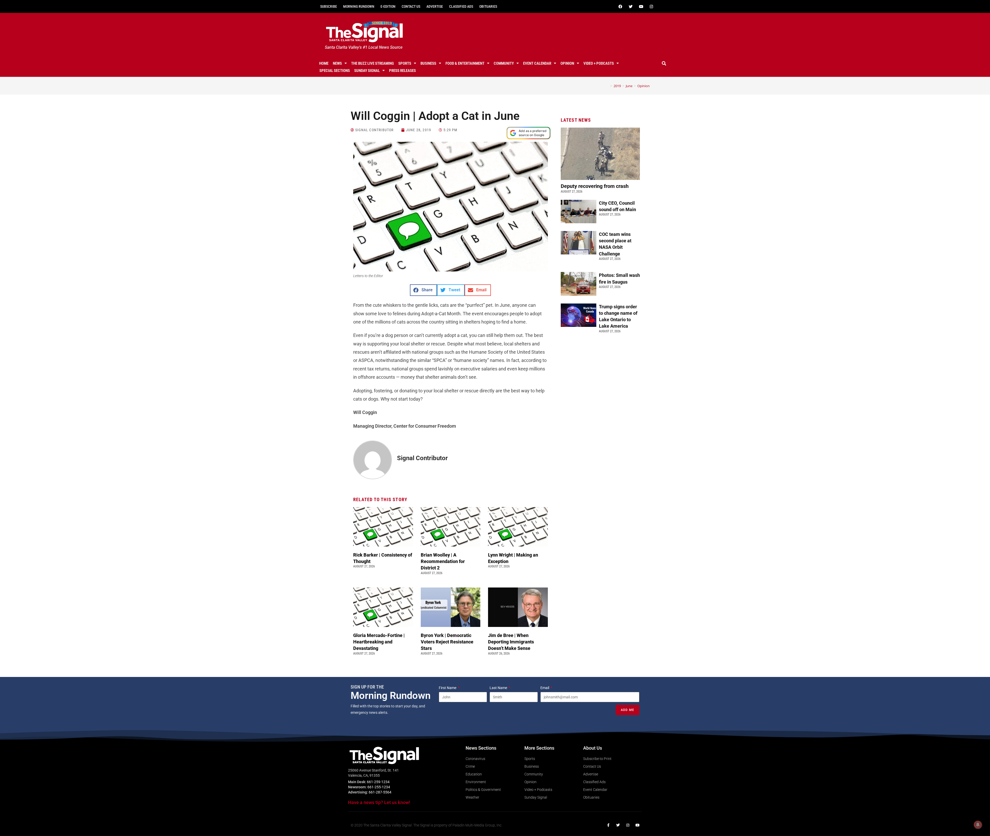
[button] (664, 63)
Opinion (567, 63)
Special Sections (334, 70)
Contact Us (411, 6)
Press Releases (402, 70)
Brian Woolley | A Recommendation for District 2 (443, 561)
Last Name (499, 688)
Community (504, 63)
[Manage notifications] (978, 825)
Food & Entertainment (465, 63)
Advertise (434, 6)
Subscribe (328, 6)
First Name (448, 688)
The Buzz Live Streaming (372, 63)
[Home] (607, 86)
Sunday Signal (367, 70)
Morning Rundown (358, 6)
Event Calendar (537, 63)
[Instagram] (651, 6)
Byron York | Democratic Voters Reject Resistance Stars (447, 642)
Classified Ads (461, 6)
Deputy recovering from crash (595, 186)
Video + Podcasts (598, 63)
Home (323, 63)
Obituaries (488, 6)
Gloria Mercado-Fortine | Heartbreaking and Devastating (379, 642)
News (337, 63)
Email (545, 688)
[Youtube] (641, 6)
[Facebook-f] (608, 825)
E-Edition (388, 6)
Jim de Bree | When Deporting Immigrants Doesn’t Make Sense (511, 642)
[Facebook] (620, 6)
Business (428, 63)
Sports (404, 63)
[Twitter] (630, 6)
